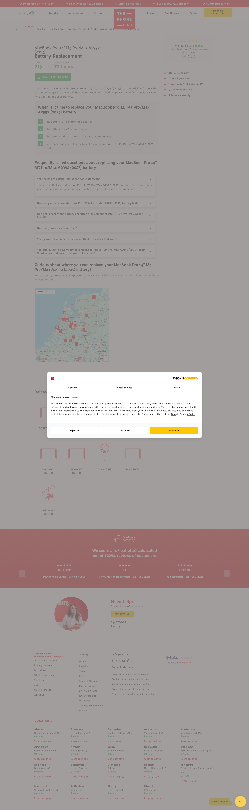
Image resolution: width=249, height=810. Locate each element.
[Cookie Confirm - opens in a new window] (185, 378)
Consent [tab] (72, 387)
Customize (124, 430)
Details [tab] (176, 387)
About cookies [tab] (124, 387)
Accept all (174, 430)
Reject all (75, 430)
